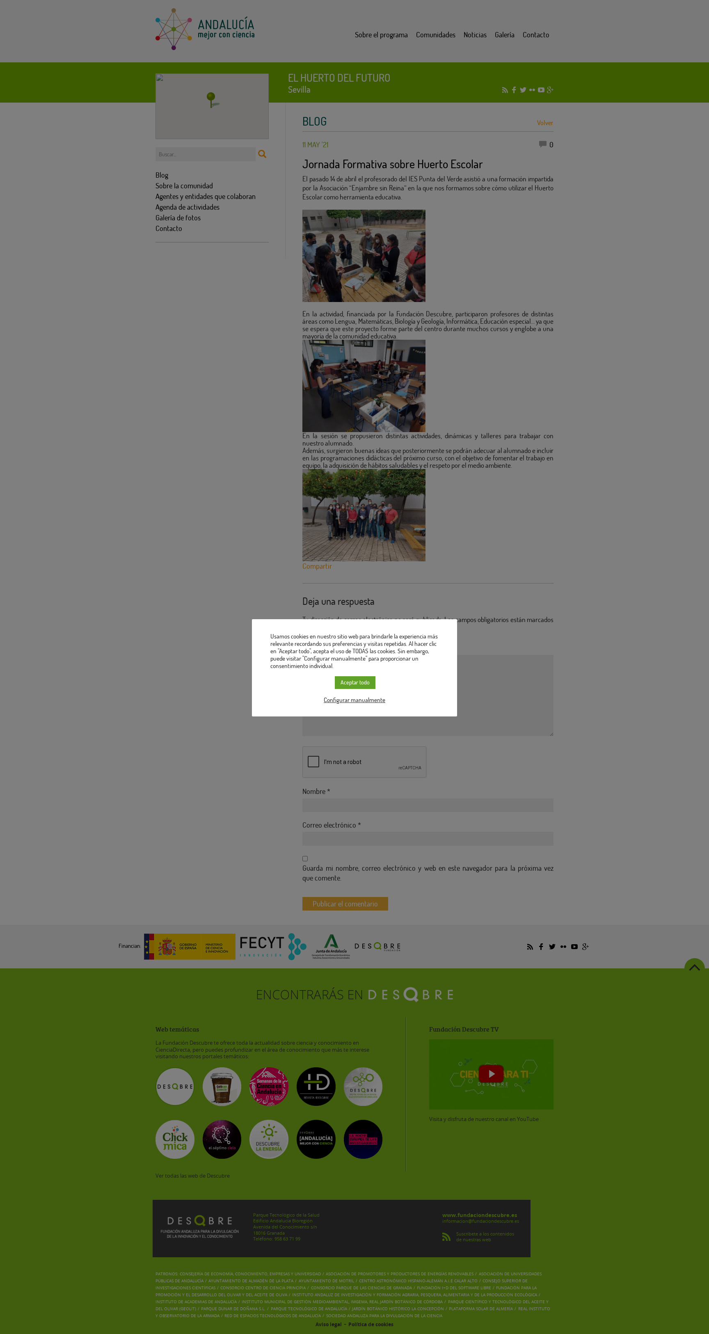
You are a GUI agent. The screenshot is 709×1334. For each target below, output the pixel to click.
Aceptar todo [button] (355, 682)
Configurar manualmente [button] (354, 699)
